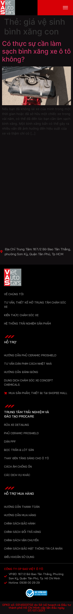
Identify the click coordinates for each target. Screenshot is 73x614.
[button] (65, 7)
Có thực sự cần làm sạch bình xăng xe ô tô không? (36, 51)
